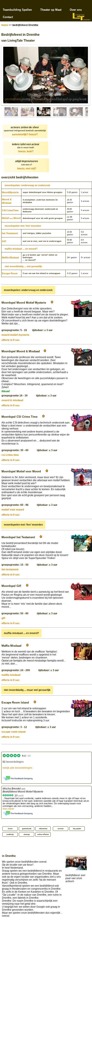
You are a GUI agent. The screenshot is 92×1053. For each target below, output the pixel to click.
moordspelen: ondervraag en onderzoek (27, 185)
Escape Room (10, 273)
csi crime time (10, 454)
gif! (3, 618)
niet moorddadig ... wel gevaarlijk (23, 266)
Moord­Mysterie (10, 192)
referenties (43, 829)
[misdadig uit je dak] (75, 112)
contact (61, 829)
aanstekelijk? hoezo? (25, 134)
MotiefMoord (11, 218)
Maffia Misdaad (10, 257)
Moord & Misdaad (7, 201)
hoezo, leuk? (25, 151)
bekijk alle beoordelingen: (18, 767)
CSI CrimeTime (10, 210)
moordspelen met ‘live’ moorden (23, 225)
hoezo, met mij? (26, 168)
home (4, 25)
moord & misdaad (12, 400)
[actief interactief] (11, 112)
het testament (9, 569)
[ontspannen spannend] (59, 112)
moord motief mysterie (15, 334)
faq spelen (77, 829)
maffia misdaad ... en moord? (21, 248)
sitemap (27, 834)
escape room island (13, 731)
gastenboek (13, 99)
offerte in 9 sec (10, 340)
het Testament (10, 233)
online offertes (43, 834)
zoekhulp (10, 834)
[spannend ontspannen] (43, 112)
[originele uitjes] (27, 112)
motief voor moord (12, 509)
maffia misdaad (10, 674)
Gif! (4, 241)
